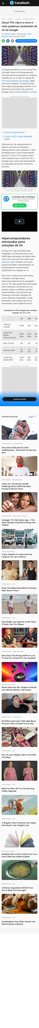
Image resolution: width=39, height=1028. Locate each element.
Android (17, 92)
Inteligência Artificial (29, 19)
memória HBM (8, 262)
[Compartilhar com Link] (12, 41)
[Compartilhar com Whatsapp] (3, 41)
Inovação (17, 19)
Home (3, 19)
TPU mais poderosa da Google (15, 81)
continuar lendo (19, 399)
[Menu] (3, 3)
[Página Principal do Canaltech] (19, 4)
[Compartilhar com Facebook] (8, 41)
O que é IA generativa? (14, 132)
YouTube (33, 92)
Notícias (10, 19)
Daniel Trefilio (10, 34)
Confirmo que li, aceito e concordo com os (20, 45)
